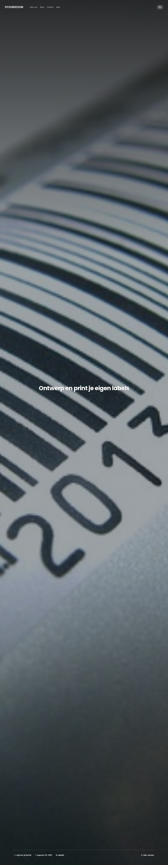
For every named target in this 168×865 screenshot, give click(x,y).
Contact (50, 7)
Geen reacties (148, 855)
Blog (42, 7)
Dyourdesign (14, 7)
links (58, 7)
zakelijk (61, 855)
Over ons (33, 7)
